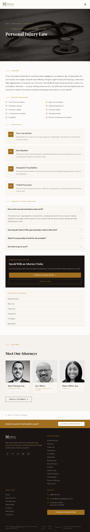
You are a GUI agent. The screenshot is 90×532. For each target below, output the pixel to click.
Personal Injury (31, 445)
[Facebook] (7, 454)
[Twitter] (13, 454)
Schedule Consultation (44, 275)
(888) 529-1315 (45, 281)
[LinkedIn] (23, 454)
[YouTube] (18, 454)
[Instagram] (29, 454)
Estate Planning (32, 443)
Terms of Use (50, 527)
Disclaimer (58, 527)
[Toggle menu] (85, 4)
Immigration (18, 445)
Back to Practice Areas (18, 415)
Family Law (9, 445)
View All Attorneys (17, 399)
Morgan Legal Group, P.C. (18, 526)
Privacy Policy (44, 527)
